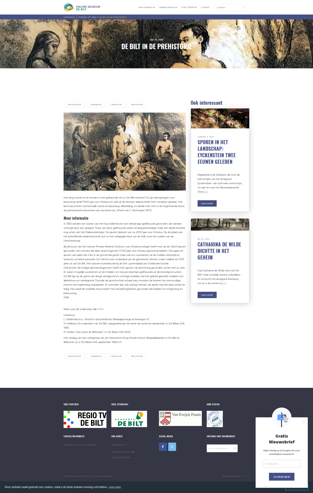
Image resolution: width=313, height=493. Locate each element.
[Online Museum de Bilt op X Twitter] (172, 447)
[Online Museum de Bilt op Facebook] (163, 447)
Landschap (116, 105)
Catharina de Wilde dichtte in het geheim (219, 251)
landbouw (96, 105)
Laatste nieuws (167, 7)
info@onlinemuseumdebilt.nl (80, 444)
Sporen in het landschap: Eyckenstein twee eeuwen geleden (217, 151)
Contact (205, 7)
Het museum (145, 7)
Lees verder (207, 203)
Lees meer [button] (115, 487)
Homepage (69, 17)
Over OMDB (187, 7)
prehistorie (137, 105)
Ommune (245, 476)
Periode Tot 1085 (87, 17)
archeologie (74, 105)
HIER (100, 309)
